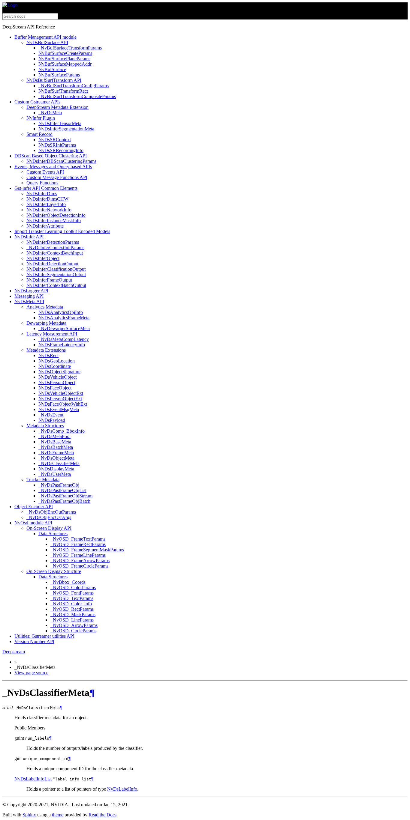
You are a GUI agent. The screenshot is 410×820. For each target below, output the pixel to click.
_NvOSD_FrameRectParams (78, 544)
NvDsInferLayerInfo (46, 204)
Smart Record (39, 134)
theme (57, 814)
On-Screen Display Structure (53, 571)
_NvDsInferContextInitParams (55, 247)
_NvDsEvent (50, 414)
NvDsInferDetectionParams (52, 242)
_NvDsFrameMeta (56, 452)
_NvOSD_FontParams (72, 592)
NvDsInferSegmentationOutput (56, 274)
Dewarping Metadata (46, 323)
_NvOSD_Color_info (71, 603)
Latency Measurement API (51, 333)
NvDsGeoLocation (56, 360)
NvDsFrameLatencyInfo (61, 344)
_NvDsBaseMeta (54, 441)
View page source (31, 672)
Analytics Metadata (44, 306)
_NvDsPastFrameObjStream (65, 495)
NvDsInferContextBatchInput (54, 252)
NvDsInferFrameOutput (49, 279)
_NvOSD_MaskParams (72, 614)
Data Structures (53, 533)
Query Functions (42, 182)
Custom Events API (45, 171)
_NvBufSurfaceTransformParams (70, 47)
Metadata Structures (45, 425)
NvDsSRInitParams (57, 145)
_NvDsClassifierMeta (59, 463)
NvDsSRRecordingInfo (60, 150)
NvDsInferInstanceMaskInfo (53, 220)
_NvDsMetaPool (54, 436)
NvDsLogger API (31, 290)
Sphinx (29, 814)
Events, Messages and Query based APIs (53, 166)
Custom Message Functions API (56, 177)
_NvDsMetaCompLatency (63, 339)
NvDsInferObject (42, 258)
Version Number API (34, 641)
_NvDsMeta (50, 112)
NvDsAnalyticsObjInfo (60, 312)
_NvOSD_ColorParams (73, 587)
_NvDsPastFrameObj (58, 485)
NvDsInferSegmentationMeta (66, 128)
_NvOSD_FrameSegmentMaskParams (87, 549)
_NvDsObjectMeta (56, 458)
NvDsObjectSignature (59, 371)
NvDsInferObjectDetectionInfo (56, 215)
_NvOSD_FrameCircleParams (79, 565)
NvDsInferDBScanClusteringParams (61, 161)
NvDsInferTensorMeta (59, 123)
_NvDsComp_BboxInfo (61, 431)
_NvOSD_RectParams (72, 609)
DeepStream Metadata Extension (57, 107)
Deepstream (13, 651)
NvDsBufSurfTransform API (53, 80)
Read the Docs (102, 814)
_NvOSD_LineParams (72, 619)
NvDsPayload (51, 420)
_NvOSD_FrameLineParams (78, 555)
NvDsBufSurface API (47, 42)
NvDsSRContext (54, 139)
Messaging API (29, 296)
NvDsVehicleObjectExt (60, 393)
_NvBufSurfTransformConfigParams (73, 85)
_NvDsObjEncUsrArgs (48, 517)
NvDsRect (48, 355)
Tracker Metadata (42, 479)
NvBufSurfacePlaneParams (64, 58)
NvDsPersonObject (56, 382)
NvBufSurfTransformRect (63, 91)
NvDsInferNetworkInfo (48, 209)
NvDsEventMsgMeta (58, 409)
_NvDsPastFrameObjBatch (64, 501)
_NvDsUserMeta (54, 474)
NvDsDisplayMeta (56, 468)
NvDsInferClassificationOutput (56, 269)
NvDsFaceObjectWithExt (62, 404)
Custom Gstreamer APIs (37, 101)
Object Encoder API (33, 506)
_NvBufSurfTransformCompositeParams (77, 96)
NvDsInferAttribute (45, 225)
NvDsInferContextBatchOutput (56, 285)
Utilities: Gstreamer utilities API (44, 636)
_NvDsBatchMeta (55, 447)
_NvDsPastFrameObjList (62, 490)
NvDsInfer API (29, 236)
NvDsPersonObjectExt (60, 398)
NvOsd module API (33, 522)
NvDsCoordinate (54, 366)
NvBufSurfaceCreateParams (65, 53)
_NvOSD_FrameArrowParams (80, 560)
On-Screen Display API (48, 528)
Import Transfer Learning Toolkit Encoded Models (62, 231)
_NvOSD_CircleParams (73, 630)
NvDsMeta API (29, 301)
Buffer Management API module (45, 37)
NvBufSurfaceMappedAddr (65, 64)
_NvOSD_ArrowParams (74, 625)
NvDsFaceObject (54, 387)
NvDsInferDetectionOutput (52, 263)
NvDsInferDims (41, 193)
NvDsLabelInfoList (33, 778)
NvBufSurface (52, 69)
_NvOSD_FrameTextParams (77, 538)
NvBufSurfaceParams (59, 74)
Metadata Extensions (46, 350)
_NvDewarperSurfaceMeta (64, 328)
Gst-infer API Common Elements (45, 188)
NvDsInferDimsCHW (47, 198)
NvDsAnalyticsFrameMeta (63, 317)
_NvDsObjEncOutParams (51, 511)
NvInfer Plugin (40, 118)
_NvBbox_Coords (68, 582)
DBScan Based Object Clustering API (50, 155)
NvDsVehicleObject (57, 377)
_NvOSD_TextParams (71, 598)
